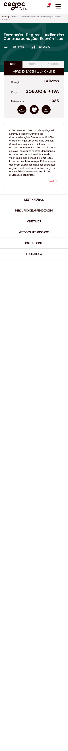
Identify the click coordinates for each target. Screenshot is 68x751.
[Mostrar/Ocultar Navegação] (58, 6)
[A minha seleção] (48, 6)
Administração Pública (50, 17)
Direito (6, 19)
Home (14, 17)
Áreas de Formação (28, 17)
